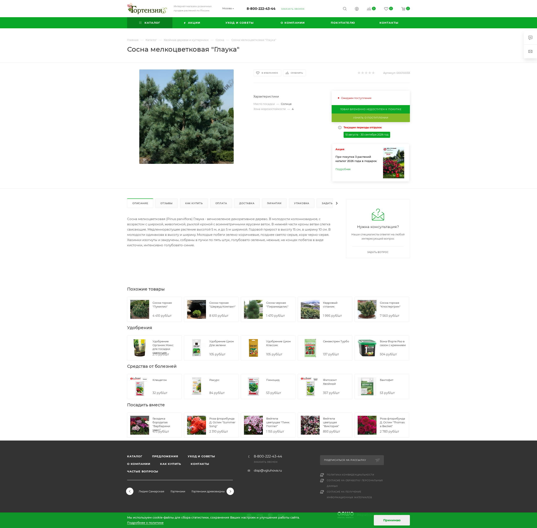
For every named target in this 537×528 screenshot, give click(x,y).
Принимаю (392, 520)
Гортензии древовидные (209, 491)
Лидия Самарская (151, 491)
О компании (138, 463)
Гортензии (178, 491)
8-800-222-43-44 (261, 9)
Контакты (200, 463)
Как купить (170, 463)
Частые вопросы (142, 471)
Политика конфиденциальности (350, 474)
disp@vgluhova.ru (268, 470)
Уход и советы (201, 456)
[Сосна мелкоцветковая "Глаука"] (186, 116)
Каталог (134, 456)
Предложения (165, 456)
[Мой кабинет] (357, 9)
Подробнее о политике (145, 523)
